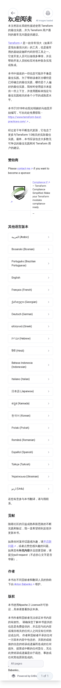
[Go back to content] (13, 13)
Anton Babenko (23, 584)
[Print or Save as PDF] (48, 13)
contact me (23, 168)
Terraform (14, 43)
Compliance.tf (40, 182)
